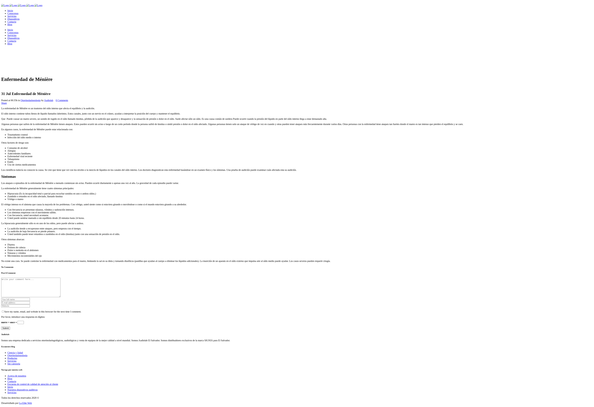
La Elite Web (25, 403)
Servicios (11, 361)
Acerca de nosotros (16, 376)
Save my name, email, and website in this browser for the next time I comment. (42, 311)
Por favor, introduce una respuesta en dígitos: (23, 317)
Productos (12, 358)
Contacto (11, 381)
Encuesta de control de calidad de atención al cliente (32, 384)
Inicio (10, 387)
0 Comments (62, 100)
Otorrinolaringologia (31, 100)
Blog (9, 378)
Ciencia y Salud (15, 352)
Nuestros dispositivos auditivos (22, 389)
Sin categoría (13, 363)
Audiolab (48, 100)
